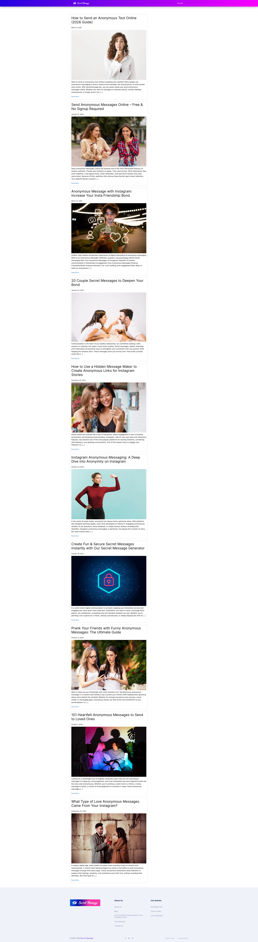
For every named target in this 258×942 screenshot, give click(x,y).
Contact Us (118, 926)
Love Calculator (157, 916)
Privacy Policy (183, 938)
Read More (75, 96)
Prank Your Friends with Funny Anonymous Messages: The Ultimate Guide (106, 630)
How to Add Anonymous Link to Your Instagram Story (128, 916)
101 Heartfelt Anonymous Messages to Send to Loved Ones (107, 717)
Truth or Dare (156, 911)
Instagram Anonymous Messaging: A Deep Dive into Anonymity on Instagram (105, 459)
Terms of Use (169, 938)
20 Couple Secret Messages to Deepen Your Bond (107, 282)
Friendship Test (156, 907)
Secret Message (86, 938)
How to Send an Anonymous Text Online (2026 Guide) (103, 20)
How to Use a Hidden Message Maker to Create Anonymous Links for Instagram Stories (104, 370)
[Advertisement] (129, 939)
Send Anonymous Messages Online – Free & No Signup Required (107, 107)
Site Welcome (119, 922)
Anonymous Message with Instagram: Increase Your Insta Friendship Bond (101, 193)
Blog (116, 911)
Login (181, 3)
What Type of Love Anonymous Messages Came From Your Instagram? (105, 803)
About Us (117, 907)
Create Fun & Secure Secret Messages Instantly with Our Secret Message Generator (108, 546)
